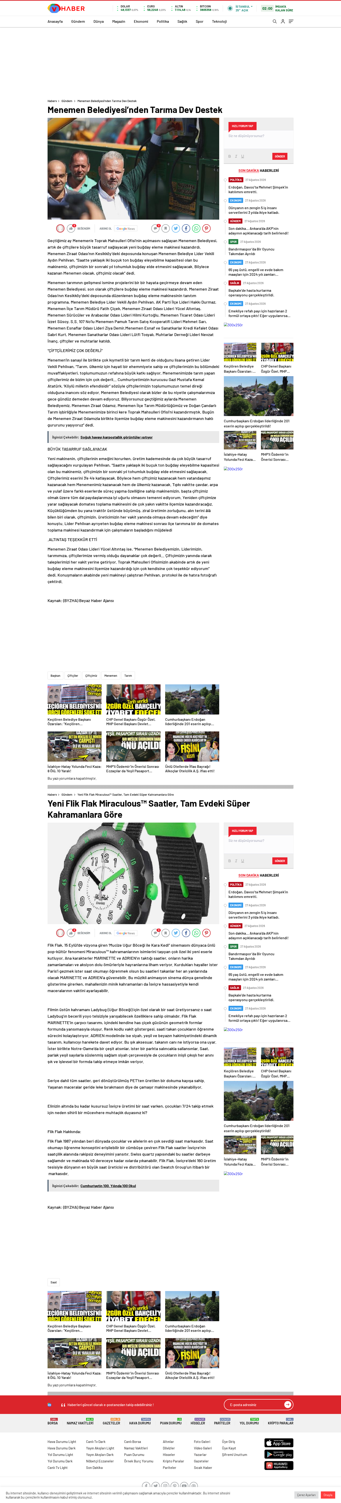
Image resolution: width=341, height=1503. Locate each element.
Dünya (98, 21)
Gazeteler (111, 1421)
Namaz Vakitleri (80, 1421)
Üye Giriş (228, 1441)
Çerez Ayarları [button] (306, 1495)
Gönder (280, 156)
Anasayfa (55, 21)
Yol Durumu (249, 1421)
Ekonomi (141, 21)
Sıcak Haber (203, 1467)
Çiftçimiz (91, 675)
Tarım (128, 675)
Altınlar (168, 1441)
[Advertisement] (170, 61)
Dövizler (169, 1448)
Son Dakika (94, 1467)
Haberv (52, 101)
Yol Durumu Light (60, 1454)
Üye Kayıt (229, 1448)
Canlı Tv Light (58, 1467)
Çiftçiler (73, 675)
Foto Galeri (202, 1441)
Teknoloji (219, 21)
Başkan (55, 675)
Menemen (110, 675)
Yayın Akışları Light (100, 1448)
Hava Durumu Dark (62, 1448)
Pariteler (222, 1421)
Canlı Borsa (132, 1441)
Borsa (53, 1421)
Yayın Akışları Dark (100, 1454)
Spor (199, 21)
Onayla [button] (328, 1495)
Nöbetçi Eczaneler (100, 1461)
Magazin (118, 21)
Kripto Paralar (280, 1421)
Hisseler (198, 1421)
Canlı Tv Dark (96, 1441)
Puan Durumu (171, 1421)
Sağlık (182, 21)
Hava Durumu (140, 1421)
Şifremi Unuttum (234, 1454)
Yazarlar (200, 1454)
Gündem (78, 21)
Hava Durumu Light (62, 1441)
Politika (163, 21)
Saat (54, 1282)
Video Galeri (203, 1448)
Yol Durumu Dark (60, 1461)
